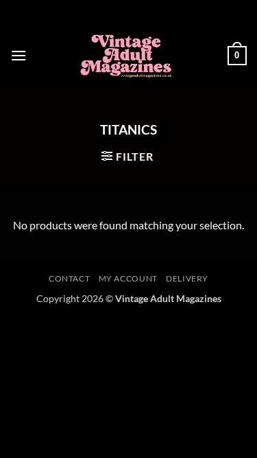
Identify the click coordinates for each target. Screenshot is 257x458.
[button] (18, 55)
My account (128, 278)
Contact (69, 278)
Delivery (187, 278)
